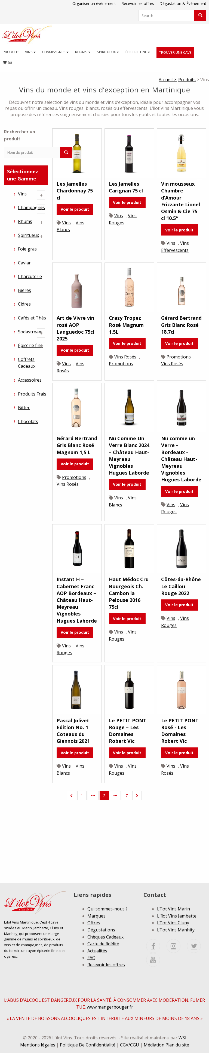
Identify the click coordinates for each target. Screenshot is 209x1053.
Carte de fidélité (103, 944)
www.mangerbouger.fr (110, 1007)
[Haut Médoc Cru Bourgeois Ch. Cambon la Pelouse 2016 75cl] (129, 548)
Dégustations (101, 930)
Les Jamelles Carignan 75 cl (126, 187)
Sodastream (30, 332)
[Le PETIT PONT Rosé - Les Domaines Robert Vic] (181, 689)
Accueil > (168, 80)
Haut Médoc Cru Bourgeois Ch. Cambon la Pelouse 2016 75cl (129, 593)
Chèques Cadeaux (105, 937)
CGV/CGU (129, 1045)
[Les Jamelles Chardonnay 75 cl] (77, 153)
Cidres (24, 304)
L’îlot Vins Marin (173, 909)
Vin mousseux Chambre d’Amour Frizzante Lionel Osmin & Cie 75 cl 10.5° (180, 200)
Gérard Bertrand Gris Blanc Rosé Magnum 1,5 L (77, 445)
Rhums (81, 51)
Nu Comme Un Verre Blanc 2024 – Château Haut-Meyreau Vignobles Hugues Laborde (129, 455)
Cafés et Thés (32, 318)
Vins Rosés (125, 357)
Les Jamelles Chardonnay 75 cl (75, 190)
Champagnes (54, 51)
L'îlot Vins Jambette (176, 916)
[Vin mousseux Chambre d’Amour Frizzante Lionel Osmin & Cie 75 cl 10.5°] (181, 153)
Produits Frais (32, 394)
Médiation (154, 1045)
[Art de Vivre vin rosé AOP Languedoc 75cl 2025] (77, 287)
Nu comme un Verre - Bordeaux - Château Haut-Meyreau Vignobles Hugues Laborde (181, 459)
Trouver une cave (175, 52)
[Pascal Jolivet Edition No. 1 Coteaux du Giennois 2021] (77, 689)
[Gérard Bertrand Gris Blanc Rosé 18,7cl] (181, 287)
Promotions (121, 364)
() (7, 62)
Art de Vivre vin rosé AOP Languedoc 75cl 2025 (75, 328)
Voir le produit (75, 209)
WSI (182, 1038)
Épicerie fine (136, 51)
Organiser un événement (94, 3)
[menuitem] (11, 52)
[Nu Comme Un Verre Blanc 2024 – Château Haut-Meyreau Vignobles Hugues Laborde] (129, 407)
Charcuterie (30, 276)
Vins (29, 51)
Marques (96, 916)
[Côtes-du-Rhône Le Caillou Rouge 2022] (181, 548)
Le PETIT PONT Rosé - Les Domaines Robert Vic (180, 730)
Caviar (24, 263)
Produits (11, 51)
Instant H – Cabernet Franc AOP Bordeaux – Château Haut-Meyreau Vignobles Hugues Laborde (77, 600)
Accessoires (30, 380)
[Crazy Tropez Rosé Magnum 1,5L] (129, 287)
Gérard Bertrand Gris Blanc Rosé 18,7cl (181, 325)
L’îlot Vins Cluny (173, 923)
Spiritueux (107, 51)
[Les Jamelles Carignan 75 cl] (129, 153)
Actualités (97, 951)
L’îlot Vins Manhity (176, 930)
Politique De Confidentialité (87, 1045)
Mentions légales (37, 1045)
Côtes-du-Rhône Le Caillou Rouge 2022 (181, 586)
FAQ (91, 958)
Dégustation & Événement (182, 3)
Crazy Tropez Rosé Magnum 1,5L (126, 325)
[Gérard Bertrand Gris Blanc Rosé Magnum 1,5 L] (77, 407)
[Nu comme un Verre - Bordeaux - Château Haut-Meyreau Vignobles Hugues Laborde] (181, 407)
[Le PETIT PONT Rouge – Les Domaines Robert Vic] (129, 689)
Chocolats (28, 421)
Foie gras (27, 249)
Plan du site (177, 1045)
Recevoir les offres (137, 3)
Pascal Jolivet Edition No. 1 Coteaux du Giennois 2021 (73, 730)
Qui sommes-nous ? (107, 909)
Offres (93, 923)
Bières (24, 290)
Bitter (24, 408)
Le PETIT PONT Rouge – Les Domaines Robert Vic (127, 730)
